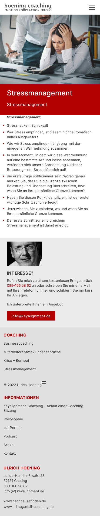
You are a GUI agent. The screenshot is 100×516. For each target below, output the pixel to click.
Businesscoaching (18, 343)
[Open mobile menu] (44, 383)
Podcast (10, 436)
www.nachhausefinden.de (24, 501)
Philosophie (13, 419)
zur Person (12, 427)
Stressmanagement (19, 369)
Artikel (8, 445)
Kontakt (9, 453)
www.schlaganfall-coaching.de (28, 506)
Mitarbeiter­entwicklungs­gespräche (32, 352)
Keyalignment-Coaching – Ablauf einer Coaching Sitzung (43, 408)
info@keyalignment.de (31, 316)
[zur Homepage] (28, 7)
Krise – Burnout (16, 360)
